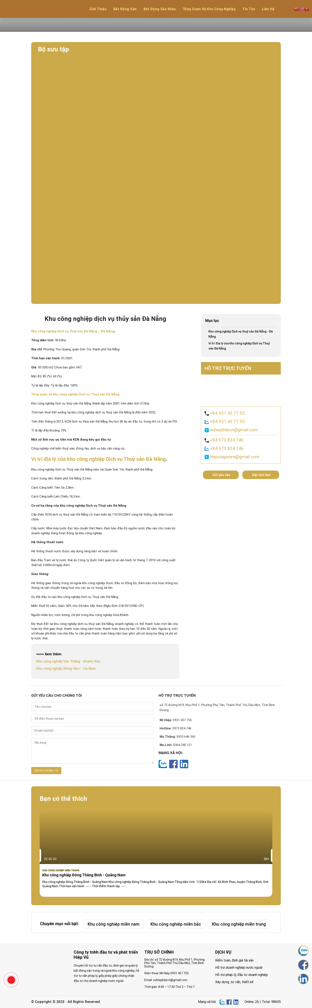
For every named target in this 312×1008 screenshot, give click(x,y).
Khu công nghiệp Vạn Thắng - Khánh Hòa (68, 661)
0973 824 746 (182, 728)
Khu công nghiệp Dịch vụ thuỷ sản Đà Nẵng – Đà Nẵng (72, 331)
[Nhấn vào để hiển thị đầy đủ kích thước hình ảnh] (156, 72)
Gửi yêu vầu (221, 475)
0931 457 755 (182, 720)
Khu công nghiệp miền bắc (175, 924)
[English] (301, 9)
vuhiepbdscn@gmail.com (233, 429)
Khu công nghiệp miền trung (60, 870)
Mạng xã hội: (171, 753)
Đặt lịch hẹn (261, 475)
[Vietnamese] (306, 9)
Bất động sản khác (159, 9)
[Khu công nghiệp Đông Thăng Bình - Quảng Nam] (156, 853)
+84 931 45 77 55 (227, 413)
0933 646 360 (186, 737)
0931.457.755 (179, 973)
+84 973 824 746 (226, 440)
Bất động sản (125, 9)
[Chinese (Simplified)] (296, 9)
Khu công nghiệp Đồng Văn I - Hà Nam (66, 669)
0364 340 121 (182, 745)
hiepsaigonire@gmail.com (234, 456)
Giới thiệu (98, 9)
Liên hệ (268, 9)
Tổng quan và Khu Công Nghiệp (209, 9)
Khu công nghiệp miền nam (113, 924)
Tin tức (248, 9)
